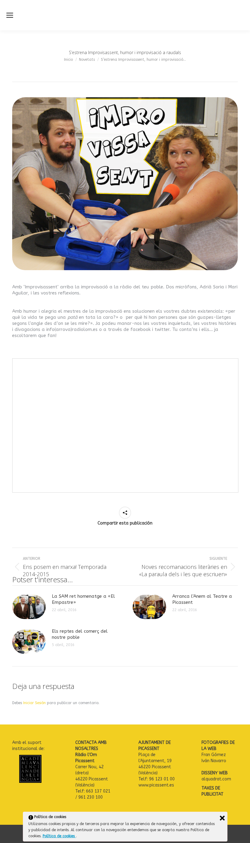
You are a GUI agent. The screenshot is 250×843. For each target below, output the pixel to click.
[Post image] (29, 607)
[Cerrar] (222, 818)
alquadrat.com (217, 779)
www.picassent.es (156, 785)
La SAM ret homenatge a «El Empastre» (83, 599)
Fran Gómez (214, 754)
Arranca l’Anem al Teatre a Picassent (202, 599)
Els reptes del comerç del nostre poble (80, 634)
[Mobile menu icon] (9, 15)
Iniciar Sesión (35, 703)
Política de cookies (59, 836)
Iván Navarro (214, 760)
